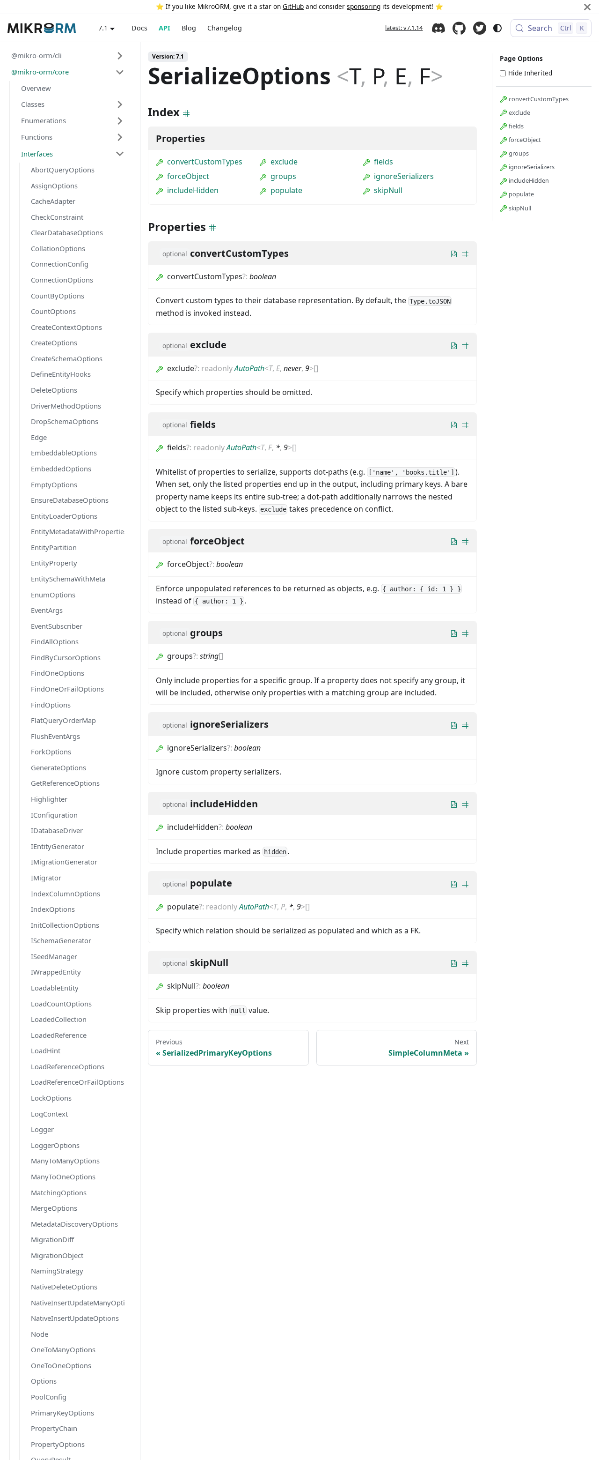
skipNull (388, 190)
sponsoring (363, 6)
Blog (189, 27)
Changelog (224, 27)
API (164, 27)
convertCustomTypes (204, 161)
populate (286, 190)
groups (283, 176)
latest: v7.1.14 (404, 27)
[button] (68, 55)
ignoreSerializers (404, 176)
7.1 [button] (103, 27)
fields (383, 161)
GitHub (293, 6)
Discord (438, 28)
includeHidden (193, 190)
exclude (284, 161)
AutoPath (249, 368)
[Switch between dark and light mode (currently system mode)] (497, 28)
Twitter (479, 28)
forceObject (188, 176)
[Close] (587, 7)
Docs (139, 27)
